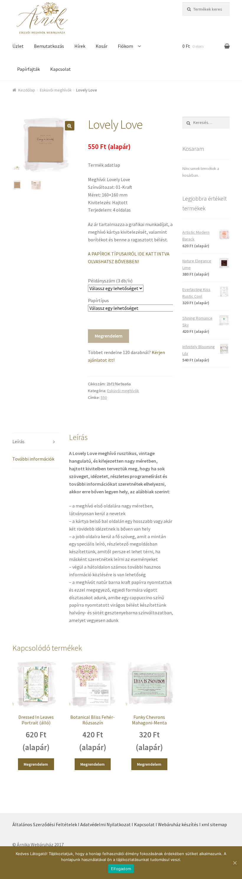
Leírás (18, 441)
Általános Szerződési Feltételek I (45, 824)
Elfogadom (121, 868)
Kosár (101, 46)
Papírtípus (98, 300)
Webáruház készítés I (179, 824)
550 (104, 397)
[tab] (36, 442)
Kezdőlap (26, 90)
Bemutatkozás (49, 46)
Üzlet (18, 46)
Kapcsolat (60, 69)
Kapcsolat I (145, 824)
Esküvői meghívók (56, 90)
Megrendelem (108, 336)
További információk (33, 459)
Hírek (79, 46)
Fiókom (125, 46)
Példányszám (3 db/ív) (110, 281)
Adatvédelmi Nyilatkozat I (106, 824)
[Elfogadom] (235, 863)
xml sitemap (214, 824)
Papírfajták (28, 69)
